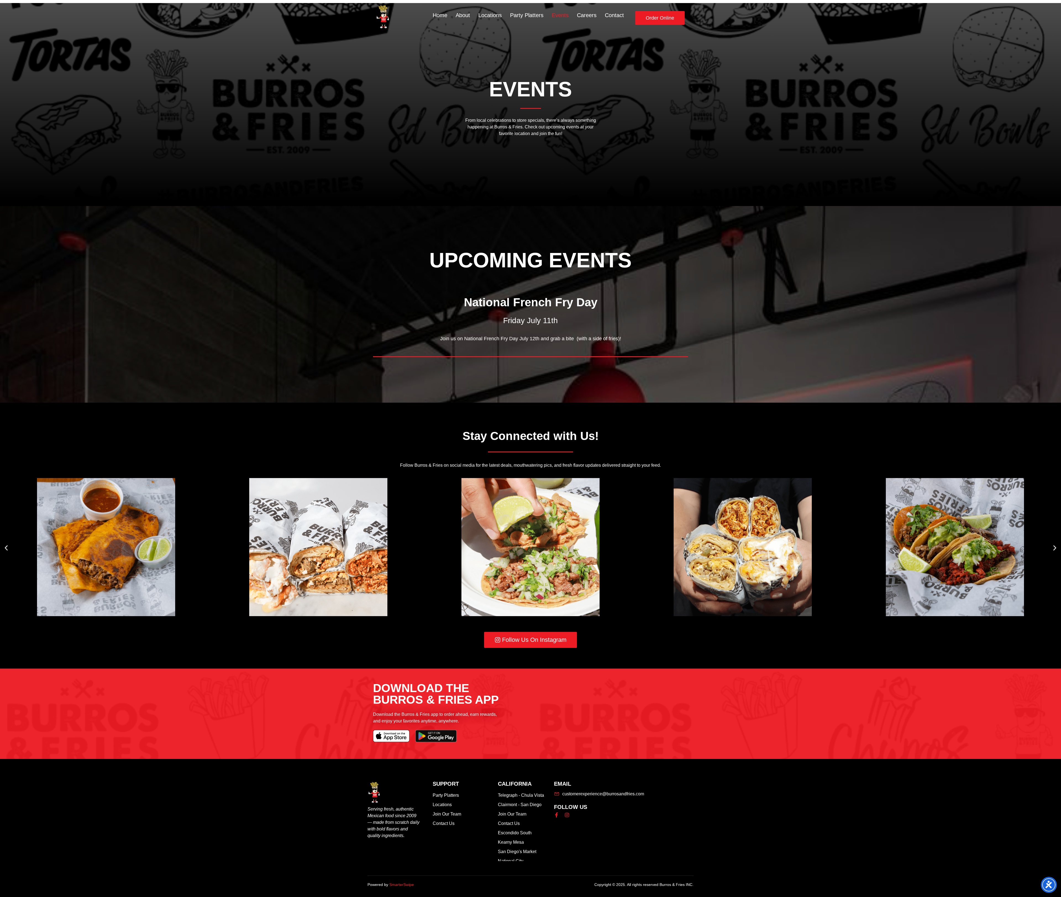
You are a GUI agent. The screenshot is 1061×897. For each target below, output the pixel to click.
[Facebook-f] (556, 814)
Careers (587, 15)
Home (440, 15)
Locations (490, 15)
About (463, 15)
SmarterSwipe (401, 884)
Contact (614, 15)
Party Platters (526, 15)
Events (560, 15)
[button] (6, 548)
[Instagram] (566, 814)
